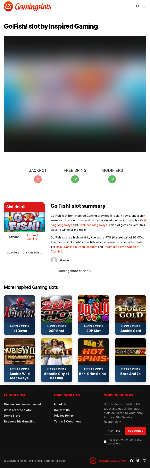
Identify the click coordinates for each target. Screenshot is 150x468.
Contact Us (62, 410)
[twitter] (138, 460)
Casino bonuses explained (22, 404)
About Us (60, 404)
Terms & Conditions (67, 421)
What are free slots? (18, 410)
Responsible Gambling (19, 421)
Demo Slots (12, 415)
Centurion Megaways (93, 225)
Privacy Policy (64, 415)
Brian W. (64, 260)
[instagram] (144, 460)
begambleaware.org (112, 460)
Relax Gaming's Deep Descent (76, 247)
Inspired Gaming (32, 236)
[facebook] (131, 460)
